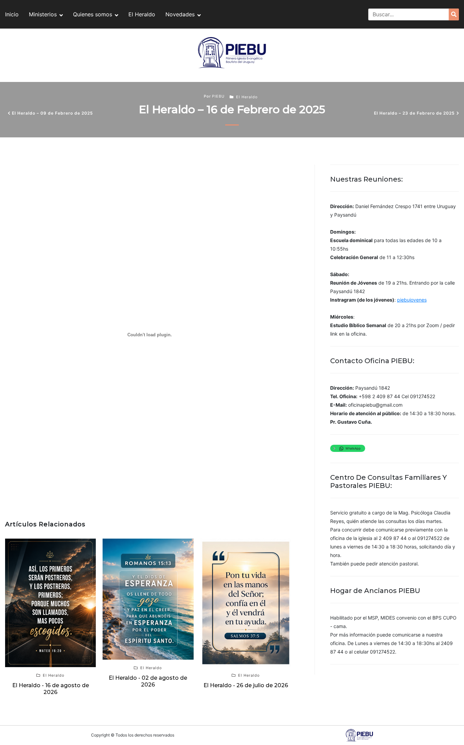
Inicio (12, 14)
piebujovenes (412, 300)
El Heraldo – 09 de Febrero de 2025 (52, 113)
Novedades (180, 14)
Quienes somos (92, 14)
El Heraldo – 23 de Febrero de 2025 (414, 113)
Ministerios (43, 14)
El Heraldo (141, 14)
